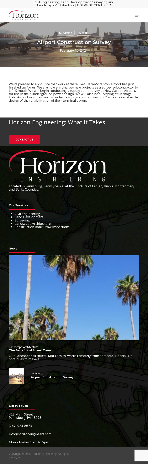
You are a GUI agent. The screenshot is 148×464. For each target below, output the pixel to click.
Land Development (29, 217)
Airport (84, 33)
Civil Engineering (27, 213)
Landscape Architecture (33, 223)
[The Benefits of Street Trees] (74, 307)
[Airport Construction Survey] (74, 376)
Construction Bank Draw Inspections (42, 227)
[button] (137, 15)
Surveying (65, 33)
